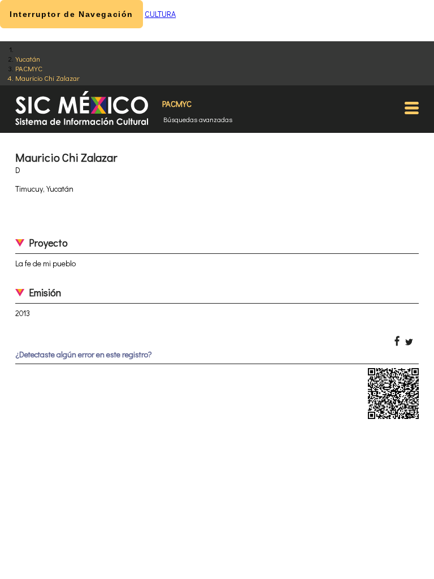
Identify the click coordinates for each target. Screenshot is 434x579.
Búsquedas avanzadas (197, 119)
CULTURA (160, 13)
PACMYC (28, 68)
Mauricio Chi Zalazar (47, 78)
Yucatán (27, 58)
